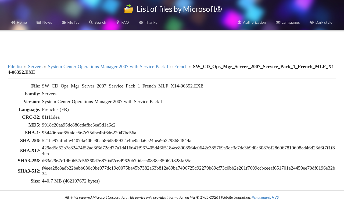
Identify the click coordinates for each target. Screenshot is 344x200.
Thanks (151, 22)
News (47, 22)
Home (22, 22)
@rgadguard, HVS (265, 197)
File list (73, 22)
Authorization (254, 22)
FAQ (125, 22)
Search (100, 22)
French (181, 66)
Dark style (324, 22)
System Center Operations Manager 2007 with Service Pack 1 (108, 66)
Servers (35, 66)
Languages (291, 22)
